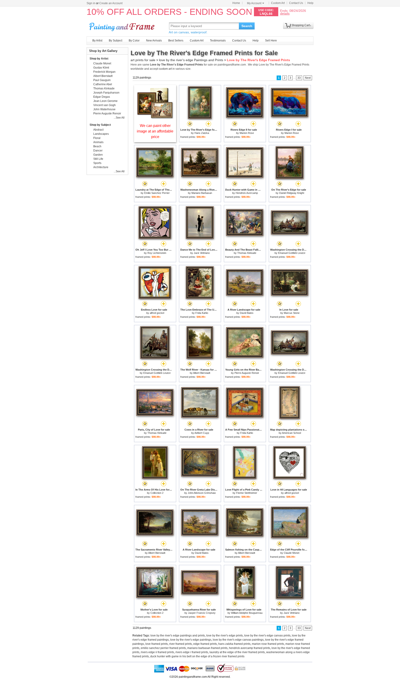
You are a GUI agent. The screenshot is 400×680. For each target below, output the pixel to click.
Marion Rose (247, 133)
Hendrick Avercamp (247, 193)
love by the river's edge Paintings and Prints (191, 60)
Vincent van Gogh (104, 105)
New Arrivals (154, 40)
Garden (98, 154)
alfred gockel (157, 313)
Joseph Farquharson (106, 92)
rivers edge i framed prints (191, 652)
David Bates (246, 313)
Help (310, 3)
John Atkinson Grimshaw (202, 492)
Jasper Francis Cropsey (202, 612)
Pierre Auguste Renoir (246, 372)
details (285, 13)
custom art (165, 68)
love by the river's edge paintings (190, 639)
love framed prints (156, 643)
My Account (254, 3)
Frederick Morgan (104, 71)
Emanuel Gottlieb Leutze (291, 253)
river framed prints (180, 643)
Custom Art (278, 3)
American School (291, 432)
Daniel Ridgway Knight (291, 193)
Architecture (100, 167)
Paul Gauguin (102, 80)
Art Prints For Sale (122, 25)
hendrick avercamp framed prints (249, 648)
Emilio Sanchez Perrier (157, 193)
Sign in (91, 3)
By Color (134, 40)
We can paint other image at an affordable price (155, 131)
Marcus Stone (292, 313)
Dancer (98, 150)
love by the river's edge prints (224, 635)
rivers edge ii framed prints (157, 652)
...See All (119, 117)
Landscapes (101, 133)
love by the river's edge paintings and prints (177, 635)
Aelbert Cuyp (201, 432)
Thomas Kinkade (246, 253)
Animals (98, 142)
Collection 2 (156, 492)
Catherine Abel (102, 84)
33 (299, 77)
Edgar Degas (101, 96)
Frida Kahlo (201, 313)
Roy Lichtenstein (156, 253)
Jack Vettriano (202, 253)
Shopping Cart (300, 25)
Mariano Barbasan (201, 193)
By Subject (115, 40)
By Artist (97, 40)
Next (308, 77)
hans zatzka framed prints (234, 643)
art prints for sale (143, 60)
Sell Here (271, 40)
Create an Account (110, 3)
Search (246, 26)
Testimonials (218, 40)
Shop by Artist (99, 58)
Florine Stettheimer (246, 492)
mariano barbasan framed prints (207, 648)
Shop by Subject (100, 124)
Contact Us (296, 3)
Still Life (98, 159)
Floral (96, 138)
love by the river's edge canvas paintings (238, 639)
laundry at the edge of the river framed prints (237, 652)
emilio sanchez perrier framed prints (163, 648)
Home (236, 3)
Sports (97, 163)
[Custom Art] (155, 118)
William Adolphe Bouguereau (246, 612)
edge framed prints (205, 643)
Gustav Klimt (101, 67)
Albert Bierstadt (201, 372)
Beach (97, 146)
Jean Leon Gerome (105, 101)
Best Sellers (175, 40)
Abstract (98, 129)
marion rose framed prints (268, 643)
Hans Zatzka (201, 133)
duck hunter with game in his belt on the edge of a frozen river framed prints (197, 656)
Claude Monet (291, 552)
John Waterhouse (104, 109)
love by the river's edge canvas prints (267, 635)
